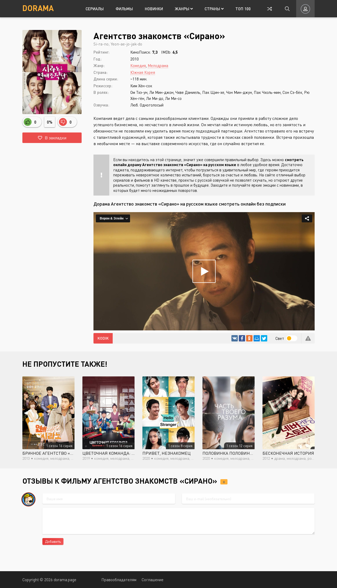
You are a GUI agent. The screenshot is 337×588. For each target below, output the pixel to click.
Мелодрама (158, 65)
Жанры (182, 8)
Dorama (38, 8)
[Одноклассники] (249, 338)
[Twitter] (264, 338)
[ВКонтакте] (234, 338)
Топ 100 (243, 8)
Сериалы (95, 8)
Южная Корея (142, 72)
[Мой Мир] (257, 338)
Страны (213, 8)
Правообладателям (118, 579)
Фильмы (124, 8)
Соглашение (152, 579)
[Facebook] (242, 338)
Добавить (53, 541)
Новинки (154, 8)
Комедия (138, 65)
